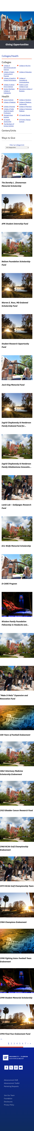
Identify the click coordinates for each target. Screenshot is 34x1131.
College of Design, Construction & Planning (9, 74)
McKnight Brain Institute (8, 116)
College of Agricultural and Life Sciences (10, 67)
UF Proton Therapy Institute (25, 120)
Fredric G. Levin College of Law (23, 85)
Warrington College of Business (25, 90)
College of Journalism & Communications (24, 80)
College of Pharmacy (25, 106)
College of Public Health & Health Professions (9, 111)
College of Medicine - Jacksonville (25, 103)
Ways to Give (8, 137)
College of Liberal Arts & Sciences (9, 85)
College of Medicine (10, 102)
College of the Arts (24, 65)
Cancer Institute (8, 100)
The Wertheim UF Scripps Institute (9, 125)
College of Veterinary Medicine (25, 110)
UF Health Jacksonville (7, 120)
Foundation (8, 1098)
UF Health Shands (24, 115)
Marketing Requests (11, 1086)
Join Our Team (9, 1095)
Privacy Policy (9, 1105)
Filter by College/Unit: (17, 145)
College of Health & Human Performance (10, 79)
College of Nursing (9, 106)
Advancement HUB (11, 1080)
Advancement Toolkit (11, 1083)
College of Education (25, 72)
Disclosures (8, 1101)
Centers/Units (9, 130)
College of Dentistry (25, 100)
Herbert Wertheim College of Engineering (9, 91)
